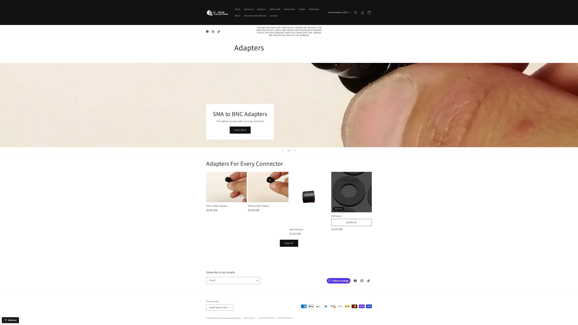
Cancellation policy (285, 318)
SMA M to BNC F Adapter (258, 206)
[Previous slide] (282, 150)
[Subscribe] (257, 280)
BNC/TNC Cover (296, 229)
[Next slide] (295, 150)
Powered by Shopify (233, 318)
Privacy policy (249, 318)
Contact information (266, 318)
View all (289, 243)
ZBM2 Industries (218, 318)
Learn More (240, 130)
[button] (356, 12)
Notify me (351, 222)
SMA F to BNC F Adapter (216, 206)
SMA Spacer (336, 216)
